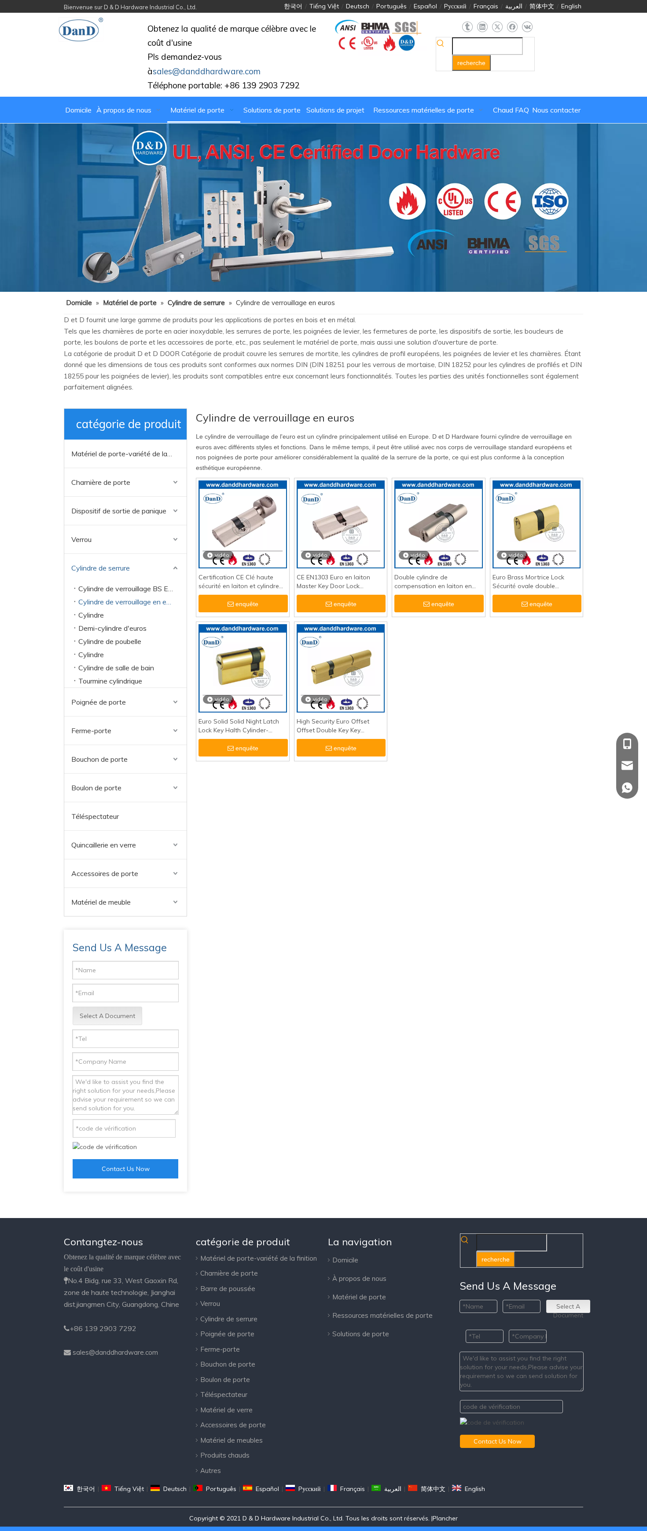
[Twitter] (497, 27)
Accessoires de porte (104, 873)
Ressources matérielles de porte (382, 1315)
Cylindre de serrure (100, 568)
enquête (246, 603)
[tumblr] (467, 27)
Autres (210, 1470)
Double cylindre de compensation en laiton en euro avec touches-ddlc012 (433, 581)
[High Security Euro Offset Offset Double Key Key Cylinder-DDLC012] (341, 668)
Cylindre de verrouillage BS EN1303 (132, 588)
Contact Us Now (126, 1169)
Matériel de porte (359, 1297)
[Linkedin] (482, 27)
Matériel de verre (226, 1410)
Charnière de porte (100, 482)
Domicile (345, 1260)
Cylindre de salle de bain (116, 667)
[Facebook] (512, 27)
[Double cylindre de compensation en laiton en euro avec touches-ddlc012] (438, 524)
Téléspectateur (95, 816)
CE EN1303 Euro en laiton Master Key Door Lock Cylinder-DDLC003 (333, 581)
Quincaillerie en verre (103, 844)
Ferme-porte (91, 730)
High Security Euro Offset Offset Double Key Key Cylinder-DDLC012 (333, 726)
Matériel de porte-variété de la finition (129, 453)
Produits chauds (225, 1455)
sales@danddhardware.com (115, 1352)
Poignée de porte (98, 702)
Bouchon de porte (99, 759)
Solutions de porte (360, 1334)
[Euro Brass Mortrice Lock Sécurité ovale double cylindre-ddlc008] (537, 524)
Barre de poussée (227, 1288)
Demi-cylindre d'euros (112, 628)
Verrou (81, 539)
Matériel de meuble (101, 902)
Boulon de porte (96, 787)
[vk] (527, 27)
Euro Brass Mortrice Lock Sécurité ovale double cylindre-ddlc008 (528, 581)
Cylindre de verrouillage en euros (129, 601)
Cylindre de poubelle (109, 641)
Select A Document (107, 1016)
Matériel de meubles (231, 1440)
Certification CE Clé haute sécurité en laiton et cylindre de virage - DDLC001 (239, 581)
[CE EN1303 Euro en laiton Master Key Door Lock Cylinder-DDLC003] (341, 524)
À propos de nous (359, 1278)
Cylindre (91, 615)
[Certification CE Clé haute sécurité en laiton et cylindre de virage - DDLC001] (243, 524)
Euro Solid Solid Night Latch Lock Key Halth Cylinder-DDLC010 (239, 726)
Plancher (445, 1518)
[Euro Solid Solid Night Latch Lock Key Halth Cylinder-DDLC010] (243, 668)
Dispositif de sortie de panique (118, 510)
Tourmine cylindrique (110, 680)
